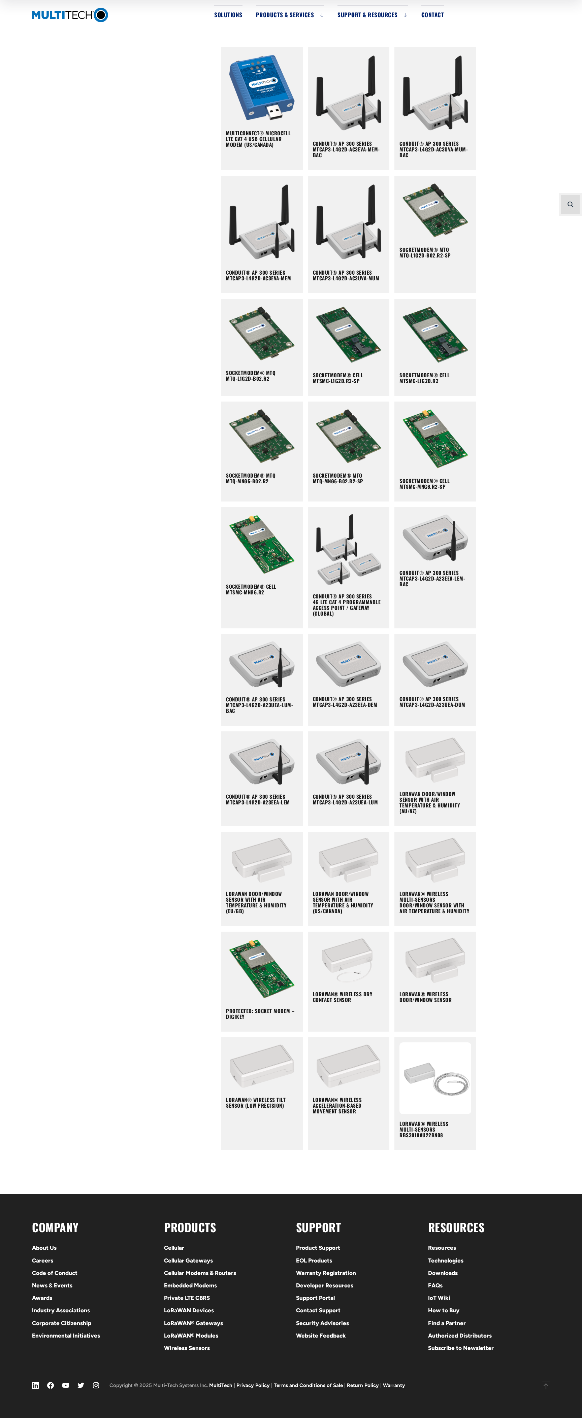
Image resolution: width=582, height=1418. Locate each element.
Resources (442, 1247)
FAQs (435, 1285)
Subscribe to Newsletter (461, 1348)
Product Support (318, 1247)
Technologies (445, 1260)
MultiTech (220, 1385)
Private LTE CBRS (187, 1297)
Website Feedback (321, 1335)
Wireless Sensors (187, 1348)
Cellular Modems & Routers (200, 1273)
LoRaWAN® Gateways (193, 1323)
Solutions (228, 14)
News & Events (52, 1285)
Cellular (174, 1247)
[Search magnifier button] (570, 204)
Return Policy (363, 1385)
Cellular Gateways (188, 1260)
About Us (44, 1247)
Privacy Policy (253, 1385)
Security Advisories (322, 1323)
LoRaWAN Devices (189, 1310)
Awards (42, 1297)
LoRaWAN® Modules (191, 1335)
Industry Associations (61, 1310)
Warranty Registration (326, 1273)
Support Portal (315, 1297)
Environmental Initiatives (66, 1335)
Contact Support (318, 1310)
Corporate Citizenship (61, 1323)
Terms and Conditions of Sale (308, 1385)
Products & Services (285, 14)
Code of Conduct (54, 1273)
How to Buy (443, 1310)
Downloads (443, 1273)
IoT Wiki (439, 1297)
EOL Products (314, 1260)
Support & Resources (367, 14)
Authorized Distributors (460, 1335)
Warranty (394, 1385)
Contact (432, 14)
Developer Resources (324, 1285)
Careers (42, 1260)
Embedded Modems (190, 1285)
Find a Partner (447, 1323)
